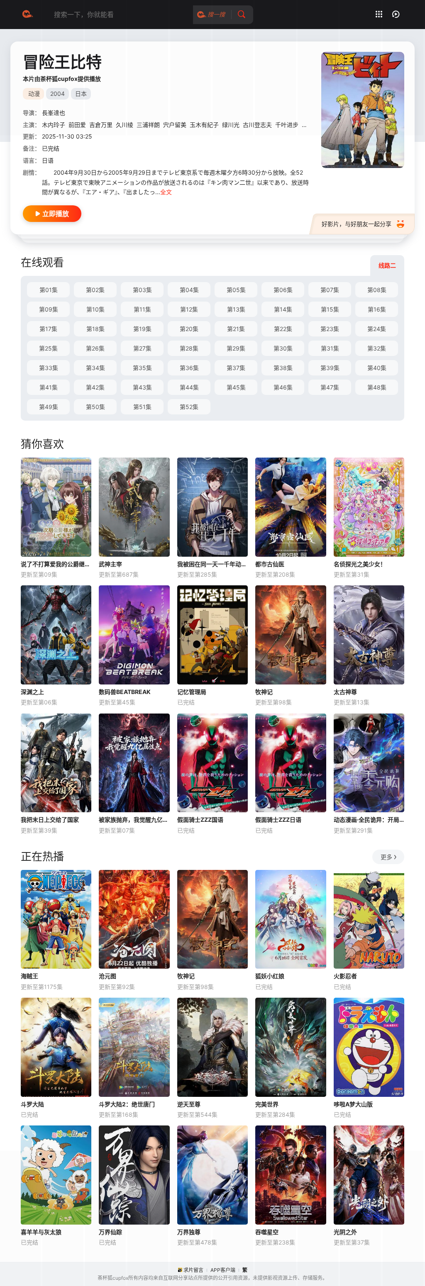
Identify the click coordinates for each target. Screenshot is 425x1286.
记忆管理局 (191, 691)
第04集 (189, 289)
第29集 (236, 348)
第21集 (236, 328)
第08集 (376, 289)
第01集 (48, 289)
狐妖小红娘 (269, 975)
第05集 (236, 289)
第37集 (236, 367)
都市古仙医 (269, 563)
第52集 (189, 406)
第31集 (330, 348)
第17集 (48, 328)
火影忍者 (345, 975)
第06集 (283, 289)
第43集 (142, 387)
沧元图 (107, 975)
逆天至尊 (188, 1104)
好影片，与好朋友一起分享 (356, 223)
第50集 (95, 406)
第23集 (329, 328)
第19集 (142, 328)
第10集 (95, 309)
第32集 (376, 348)
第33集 (48, 367)
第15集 (330, 309)
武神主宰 (110, 563)
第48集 (376, 387)
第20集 (189, 328)
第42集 (95, 387)
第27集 (142, 348)
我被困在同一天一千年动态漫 (212, 563)
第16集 (377, 309)
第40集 (376, 367)
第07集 (329, 289)
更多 (386, 856)
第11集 (142, 309)
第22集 (283, 328)
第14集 (283, 309)
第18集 (95, 328)
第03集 (142, 289)
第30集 (283, 348)
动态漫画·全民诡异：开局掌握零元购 (369, 819)
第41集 (48, 387)
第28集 (189, 348)
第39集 (330, 367)
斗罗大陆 (32, 1104)
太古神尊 (345, 691)
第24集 (376, 328)
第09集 (48, 309)
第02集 (95, 289)
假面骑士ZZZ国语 (200, 819)
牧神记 (264, 691)
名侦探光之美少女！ (360, 563)
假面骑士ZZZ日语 (278, 819)
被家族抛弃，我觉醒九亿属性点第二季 (134, 819)
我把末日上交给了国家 (50, 819)
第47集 (329, 387)
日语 (48, 160)
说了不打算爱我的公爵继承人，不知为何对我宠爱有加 (56, 563)
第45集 (236, 387)
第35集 (142, 367)
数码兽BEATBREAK (125, 691)
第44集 (189, 387)
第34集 (95, 367)
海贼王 (29, 975)
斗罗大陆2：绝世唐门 (127, 1104)
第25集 (48, 348)
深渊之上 (32, 691)
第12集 (189, 309)
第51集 (142, 406)
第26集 (95, 348)
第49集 (48, 406)
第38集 (283, 367)
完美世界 (266, 1104)
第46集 (283, 387)
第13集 (236, 309)
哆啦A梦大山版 (353, 1104)
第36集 (189, 367)
